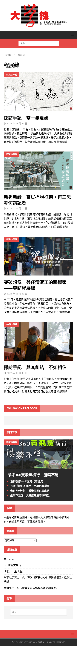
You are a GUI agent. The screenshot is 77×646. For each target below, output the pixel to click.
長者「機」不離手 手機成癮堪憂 (30, 486)
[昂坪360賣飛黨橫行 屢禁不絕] (38, 466)
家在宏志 (9, 559)
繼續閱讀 (62, 142)
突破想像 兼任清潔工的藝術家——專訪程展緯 (35, 285)
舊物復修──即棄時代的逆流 (26, 481)
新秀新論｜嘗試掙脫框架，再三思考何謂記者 (37, 200)
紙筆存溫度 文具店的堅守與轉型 (30, 495)
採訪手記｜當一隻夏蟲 (26, 118)
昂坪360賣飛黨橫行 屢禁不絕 (32, 474)
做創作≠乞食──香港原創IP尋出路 (29, 490)
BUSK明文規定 (12, 565)
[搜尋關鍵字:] (39, 43)
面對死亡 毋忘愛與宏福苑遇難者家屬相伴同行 (31, 588)
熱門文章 (12, 432)
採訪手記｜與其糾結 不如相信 (35, 367)
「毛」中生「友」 (14, 571)
